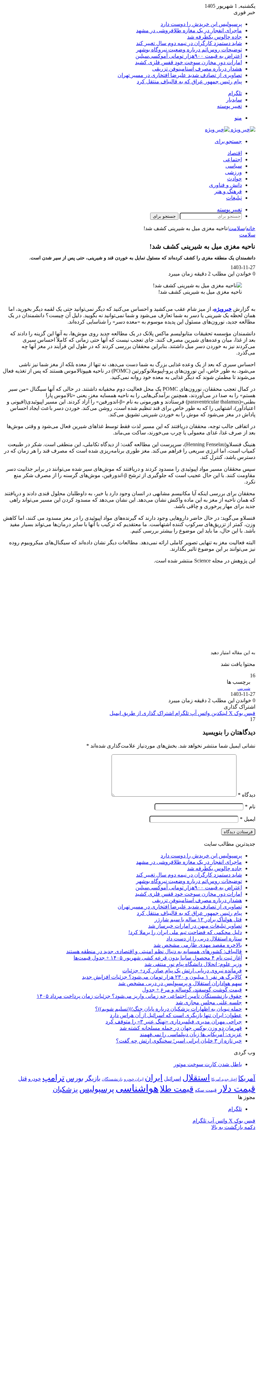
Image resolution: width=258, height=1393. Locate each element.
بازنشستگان (112, 1079)
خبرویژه (223, 309)
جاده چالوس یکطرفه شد (214, 37)
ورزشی (233, 172)
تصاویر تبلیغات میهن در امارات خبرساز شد (195, 926)
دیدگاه (246, 795)
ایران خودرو (133, 1079)
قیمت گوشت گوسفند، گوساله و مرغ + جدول (192, 990)
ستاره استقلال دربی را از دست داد (204, 938)
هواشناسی (137, 1088)
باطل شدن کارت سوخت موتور (208, 1064)
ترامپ (53, 1077)
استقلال (196, 1077)
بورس (75, 1078)
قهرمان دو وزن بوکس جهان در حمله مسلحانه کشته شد (181, 1028)
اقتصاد (234, 153)
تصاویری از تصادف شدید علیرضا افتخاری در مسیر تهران (180, 75)
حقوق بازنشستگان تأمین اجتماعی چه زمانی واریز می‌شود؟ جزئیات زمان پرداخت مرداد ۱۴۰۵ (139, 996)
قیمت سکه (206, 1090)
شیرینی (244, 688)
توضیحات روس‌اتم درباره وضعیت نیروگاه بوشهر (189, 49)
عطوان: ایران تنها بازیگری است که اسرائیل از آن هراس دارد (176, 1015)
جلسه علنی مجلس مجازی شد (209, 1002)
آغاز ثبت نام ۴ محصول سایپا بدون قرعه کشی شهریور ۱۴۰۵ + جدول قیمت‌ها (158, 958)
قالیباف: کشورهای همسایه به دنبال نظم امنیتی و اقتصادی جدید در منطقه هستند (154, 951)
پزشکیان (65, 1089)
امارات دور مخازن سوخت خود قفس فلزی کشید (188, 62)
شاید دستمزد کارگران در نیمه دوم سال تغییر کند (189, 43)
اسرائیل (172, 1079)
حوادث (234, 178)
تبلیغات (234, 198)
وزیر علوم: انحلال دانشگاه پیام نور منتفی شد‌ (193, 964)
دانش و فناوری (225, 185)
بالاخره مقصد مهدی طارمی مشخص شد (198, 945)
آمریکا (246, 1078)
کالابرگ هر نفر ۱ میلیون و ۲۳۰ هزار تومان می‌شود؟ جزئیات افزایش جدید (162, 977)
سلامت (236, 228)
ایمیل (247, 819)
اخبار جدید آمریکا (224, 1079)
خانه (250, 228)
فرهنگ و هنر (228, 191)
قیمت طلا (177, 1088)
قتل (22, 1078)
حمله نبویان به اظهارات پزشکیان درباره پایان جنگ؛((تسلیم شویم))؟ (168, 1009)
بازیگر (92, 1078)
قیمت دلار (236, 1089)
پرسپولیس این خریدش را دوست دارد (201, 24)
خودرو (34, 1079)
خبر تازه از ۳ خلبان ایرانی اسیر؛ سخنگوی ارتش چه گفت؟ (179, 1041)
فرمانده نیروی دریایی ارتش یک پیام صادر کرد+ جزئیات (182, 970)
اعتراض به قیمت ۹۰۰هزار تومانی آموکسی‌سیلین (188, 56)
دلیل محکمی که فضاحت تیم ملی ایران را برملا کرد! (185, 932)
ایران (154, 1077)
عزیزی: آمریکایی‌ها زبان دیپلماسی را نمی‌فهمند (191, 1034)
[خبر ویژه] (230, 129)
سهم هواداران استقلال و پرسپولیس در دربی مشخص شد (180, 983)
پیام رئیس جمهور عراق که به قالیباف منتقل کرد (189, 81)
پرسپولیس (96, 1088)
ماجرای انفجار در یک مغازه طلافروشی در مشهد (189, 30)
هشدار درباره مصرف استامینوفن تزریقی (197, 69)
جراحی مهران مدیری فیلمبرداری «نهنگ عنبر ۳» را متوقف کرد (173, 1021)
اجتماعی (232, 159)
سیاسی (233, 166)
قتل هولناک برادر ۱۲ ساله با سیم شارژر (198, 919)
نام (250, 806)
